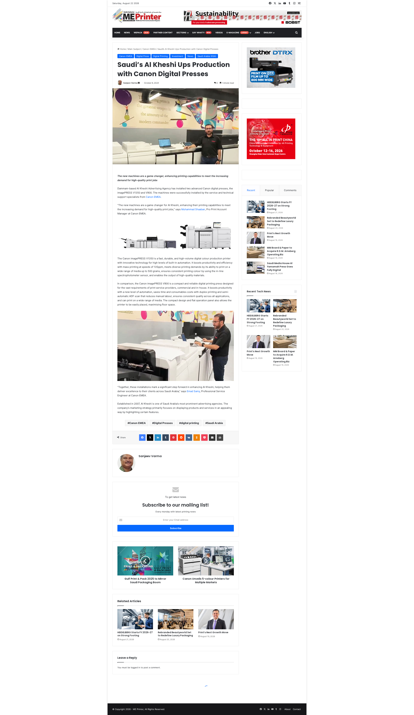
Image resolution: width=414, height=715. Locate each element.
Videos (219, 32)
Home (122, 49)
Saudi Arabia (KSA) (206, 56)
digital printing (190, 423)
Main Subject (134, 49)
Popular (269, 190)
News (127, 32)
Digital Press (142, 56)
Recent (251, 190)
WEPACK (141, 32)
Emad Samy (193, 391)
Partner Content (163, 32)
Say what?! (201, 32)
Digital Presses (163, 423)
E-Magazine (237, 32)
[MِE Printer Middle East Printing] (138, 16)
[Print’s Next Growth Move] (216, 619)
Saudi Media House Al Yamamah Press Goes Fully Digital (280, 267)
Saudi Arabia (215, 423)
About (287, 709)
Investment (177, 56)
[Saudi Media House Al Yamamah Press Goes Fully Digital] (256, 268)
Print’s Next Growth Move (213, 632)
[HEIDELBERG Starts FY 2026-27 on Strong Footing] (135, 619)
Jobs (257, 32)
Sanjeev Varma (130, 83)
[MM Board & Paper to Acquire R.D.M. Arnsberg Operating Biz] (256, 252)
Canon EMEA (149, 49)
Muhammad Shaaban (193, 209)
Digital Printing (160, 56)
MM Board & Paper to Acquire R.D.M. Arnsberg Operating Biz (281, 251)
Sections (181, 32)
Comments (290, 190)
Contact (297, 709)
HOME (117, 32)
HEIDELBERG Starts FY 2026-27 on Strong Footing (135, 634)
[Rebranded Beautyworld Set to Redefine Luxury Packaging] (175, 619)
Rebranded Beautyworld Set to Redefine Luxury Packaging (175, 634)
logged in (135, 667)
